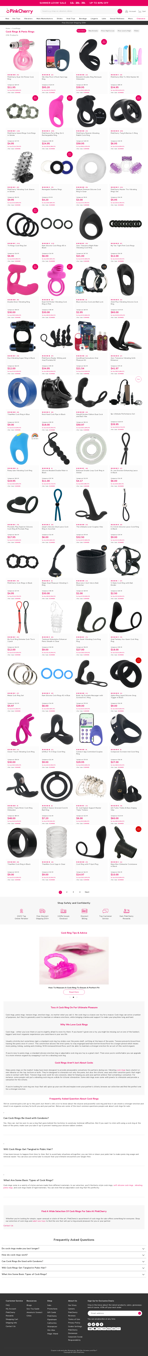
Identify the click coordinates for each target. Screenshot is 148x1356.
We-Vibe (51, 1330)
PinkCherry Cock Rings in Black (20, 583)
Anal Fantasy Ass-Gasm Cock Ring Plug (125, 640)
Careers (71, 1309)
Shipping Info (11, 1323)
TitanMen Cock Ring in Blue (19, 414)
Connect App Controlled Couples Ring (89, 753)
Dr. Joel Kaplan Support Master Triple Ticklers (88, 809)
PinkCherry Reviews (72, 1314)
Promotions (52, 1309)
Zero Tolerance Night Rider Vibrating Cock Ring (87, 247)
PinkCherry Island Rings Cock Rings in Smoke (22, 134)
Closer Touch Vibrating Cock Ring (21, 752)
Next (87, 892)
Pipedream (52, 1319)
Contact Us (8, 1225)
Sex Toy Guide (33, 1309)
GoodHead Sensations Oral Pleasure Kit (87, 359)
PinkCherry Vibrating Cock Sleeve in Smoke (21, 190)
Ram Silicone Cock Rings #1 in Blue (56, 695)
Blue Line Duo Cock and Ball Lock (89, 302)
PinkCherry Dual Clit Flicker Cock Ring (21, 78)
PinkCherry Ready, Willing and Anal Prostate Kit (54, 359)
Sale (49, 1305)
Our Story (72, 1305)
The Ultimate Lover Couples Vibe (89, 527)
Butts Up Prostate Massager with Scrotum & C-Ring (89, 696)
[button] (16, 18)
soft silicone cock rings (123, 1185)
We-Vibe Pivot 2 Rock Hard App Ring (54, 78)
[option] (74, 23)
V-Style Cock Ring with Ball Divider (122, 584)
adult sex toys (39, 1221)
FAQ (8, 1305)
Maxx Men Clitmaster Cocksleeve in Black (124, 865)
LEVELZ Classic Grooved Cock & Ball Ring (55, 809)
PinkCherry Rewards (10, 1314)
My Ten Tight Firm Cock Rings (123, 246)
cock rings (121, 1070)
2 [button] (74, 998)
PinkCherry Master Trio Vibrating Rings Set (124, 190)
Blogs (29, 1305)
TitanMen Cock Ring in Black (19, 864)
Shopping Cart (12, 1319)
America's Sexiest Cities (34, 1314)
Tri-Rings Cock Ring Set (17, 246)
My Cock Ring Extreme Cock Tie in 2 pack (21, 640)
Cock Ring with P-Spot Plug (87, 864)
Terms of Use (74, 1319)
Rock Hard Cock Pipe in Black (53, 414)
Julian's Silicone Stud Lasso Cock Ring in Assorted (55, 528)
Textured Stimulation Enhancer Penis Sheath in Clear (54, 640)
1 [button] (70, 998)
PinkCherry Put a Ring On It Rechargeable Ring (53, 134)
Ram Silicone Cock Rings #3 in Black (54, 247)
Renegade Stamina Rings (52, 189)
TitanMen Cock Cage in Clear (53, 864)
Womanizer (52, 1326)
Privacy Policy (74, 1323)
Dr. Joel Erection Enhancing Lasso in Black (124, 472)
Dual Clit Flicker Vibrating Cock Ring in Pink (54, 303)
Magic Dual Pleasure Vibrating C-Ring (55, 584)
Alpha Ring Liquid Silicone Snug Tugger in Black (123, 696)
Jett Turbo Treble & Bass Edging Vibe (124, 809)
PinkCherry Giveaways (72, 1332)
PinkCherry (52, 1316)
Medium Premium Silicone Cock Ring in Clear (88, 190)
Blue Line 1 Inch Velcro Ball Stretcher (87, 584)
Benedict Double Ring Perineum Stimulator (89, 78)
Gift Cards (51, 1312)
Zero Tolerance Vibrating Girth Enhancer (123, 359)
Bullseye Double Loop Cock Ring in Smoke (90, 472)
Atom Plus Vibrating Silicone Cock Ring (124, 303)
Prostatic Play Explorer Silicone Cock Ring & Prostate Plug (20, 528)
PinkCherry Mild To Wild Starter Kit (125, 77)
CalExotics (52, 1323)
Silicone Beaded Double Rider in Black (55, 472)
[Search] (119, 11)
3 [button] (77, 998)
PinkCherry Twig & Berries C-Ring (124, 133)
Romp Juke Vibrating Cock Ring (20, 471)
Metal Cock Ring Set (16, 695)
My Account (11, 1309)
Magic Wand (52, 1333)
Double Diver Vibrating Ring (19, 302)
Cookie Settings (75, 1326)
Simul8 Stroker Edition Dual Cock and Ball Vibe (89, 415)
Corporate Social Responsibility (75, 1338)
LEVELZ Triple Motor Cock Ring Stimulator (20, 809)
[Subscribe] (139, 1313)
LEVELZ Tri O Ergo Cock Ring (53, 752)
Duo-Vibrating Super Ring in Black (21, 358)
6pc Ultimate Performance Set (123, 414)
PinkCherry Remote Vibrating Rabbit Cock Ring (87, 134)
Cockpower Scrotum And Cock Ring (125, 752)
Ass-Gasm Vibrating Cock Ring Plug (88, 640)
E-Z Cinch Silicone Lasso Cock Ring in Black (125, 528)
